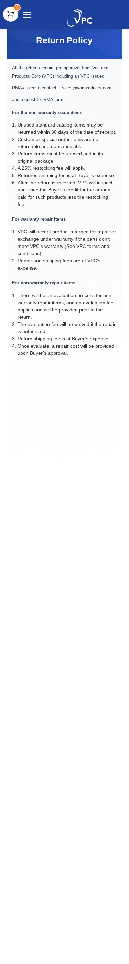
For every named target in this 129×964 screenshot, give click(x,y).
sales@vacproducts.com (86, 87)
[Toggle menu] (26, 14)
